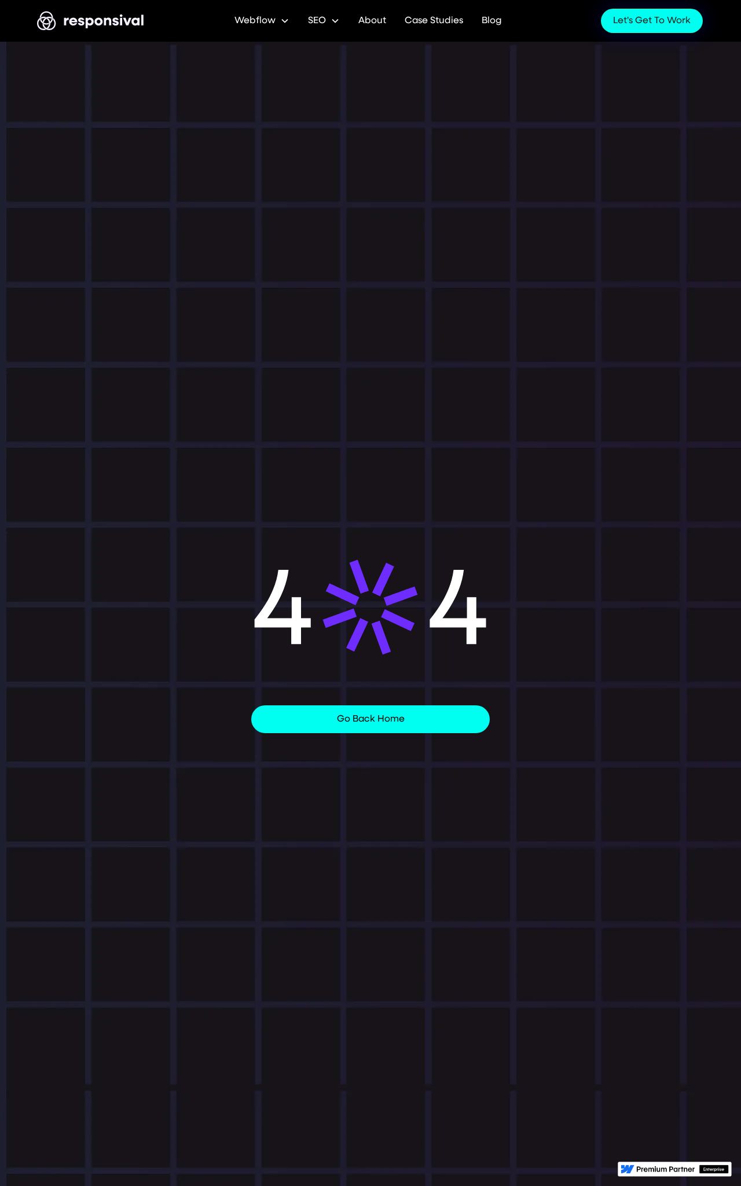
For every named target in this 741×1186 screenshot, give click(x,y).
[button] (262, 20)
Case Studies (434, 20)
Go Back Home (371, 719)
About (372, 20)
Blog (491, 20)
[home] (91, 21)
